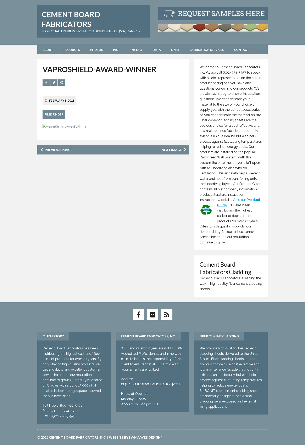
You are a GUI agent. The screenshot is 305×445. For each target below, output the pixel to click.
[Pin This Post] (61, 82)
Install (136, 49)
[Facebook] (138, 314)
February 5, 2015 (61, 100)
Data (157, 49)
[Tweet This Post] (54, 82)
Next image (172, 150)
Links (175, 49)
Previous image (58, 150)
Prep (116, 49)
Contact (241, 49)
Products (71, 49)
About (48, 49)
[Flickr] (152, 314)
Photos (96, 49)
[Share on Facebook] (46, 82)
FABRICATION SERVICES (207, 49)
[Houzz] (166, 314)
